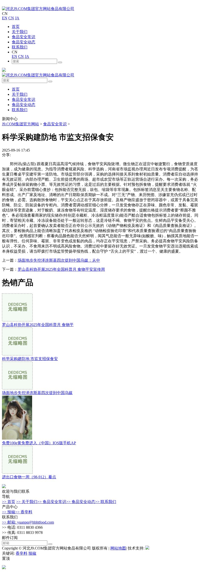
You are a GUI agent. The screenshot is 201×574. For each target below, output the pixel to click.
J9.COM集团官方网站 (20, 124)
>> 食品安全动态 (80, 502)
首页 (16, 26)
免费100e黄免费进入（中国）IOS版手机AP (39, 443)
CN (11, 18)
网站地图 (118, 548)
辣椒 (32, 553)
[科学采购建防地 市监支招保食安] (17, 354)
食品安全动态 (23, 42)
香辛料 (21, 553)
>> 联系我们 (105, 502)
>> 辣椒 (8, 512)
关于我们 (19, 32)
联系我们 (19, 47)
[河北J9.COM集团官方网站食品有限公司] (38, 9)
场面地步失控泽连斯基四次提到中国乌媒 (37, 393)
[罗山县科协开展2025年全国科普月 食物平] (17, 320)
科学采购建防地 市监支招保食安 (30, 359)
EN (4, 18)
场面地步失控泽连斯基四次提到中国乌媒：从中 (59, 260)
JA (17, 18)
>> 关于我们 (26, 502)
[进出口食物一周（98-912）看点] (17, 472)
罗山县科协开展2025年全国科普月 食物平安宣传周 (61, 269)
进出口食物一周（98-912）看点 (29, 477)
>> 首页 (8, 502)
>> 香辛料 (23, 512)
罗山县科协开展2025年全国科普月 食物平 (38, 325)
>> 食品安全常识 (51, 502)
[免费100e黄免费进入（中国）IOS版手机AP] (17, 438)
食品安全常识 (23, 37)
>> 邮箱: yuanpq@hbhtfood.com (28, 522)
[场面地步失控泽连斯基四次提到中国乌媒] (17, 388)
